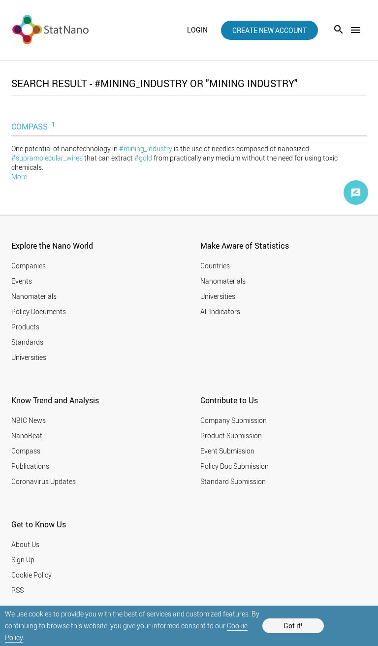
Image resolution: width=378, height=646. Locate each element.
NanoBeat (26, 435)
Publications (30, 466)
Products (25, 326)
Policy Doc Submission (234, 466)
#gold (143, 157)
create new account (269, 30)
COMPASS (33, 126)
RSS (17, 590)
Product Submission (231, 435)
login (197, 30)
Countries (215, 265)
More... (21, 176)
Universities (28, 357)
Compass (25, 450)
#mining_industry (145, 148)
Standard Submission (233, 481)
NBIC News (28, 420)
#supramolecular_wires (47, 157)
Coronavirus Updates (43, 481)
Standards (27, 342)
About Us (25, 544)
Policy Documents (38, 311)
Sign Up (22, 559)
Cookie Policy (31, 575)
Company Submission (233, 420)
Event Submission (227, 450)
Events (21, 281)
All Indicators (220, 311)
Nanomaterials (34, 296)
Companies (28, 265)
